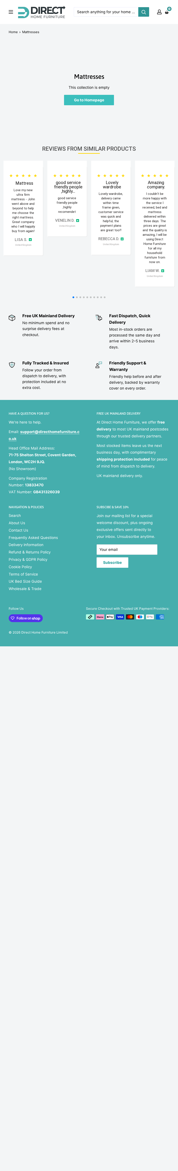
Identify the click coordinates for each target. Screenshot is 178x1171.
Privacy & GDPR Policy (28, 559)
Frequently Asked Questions (33, 537)
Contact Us (18, 530)
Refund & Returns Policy (30, 552)
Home (13, 32)
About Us (17, 523)
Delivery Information (26, 545)
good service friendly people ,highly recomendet (66, 205)
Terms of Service (23, 574)
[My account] (159, 12)
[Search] (143, 12)
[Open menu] (11, 12)
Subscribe (112, 562)
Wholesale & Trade (25, 589)
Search (15, 515)
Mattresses (30, 32)
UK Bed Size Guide (25, 581)
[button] (73, 297)
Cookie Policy (20, 567)
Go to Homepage (89, 100)
